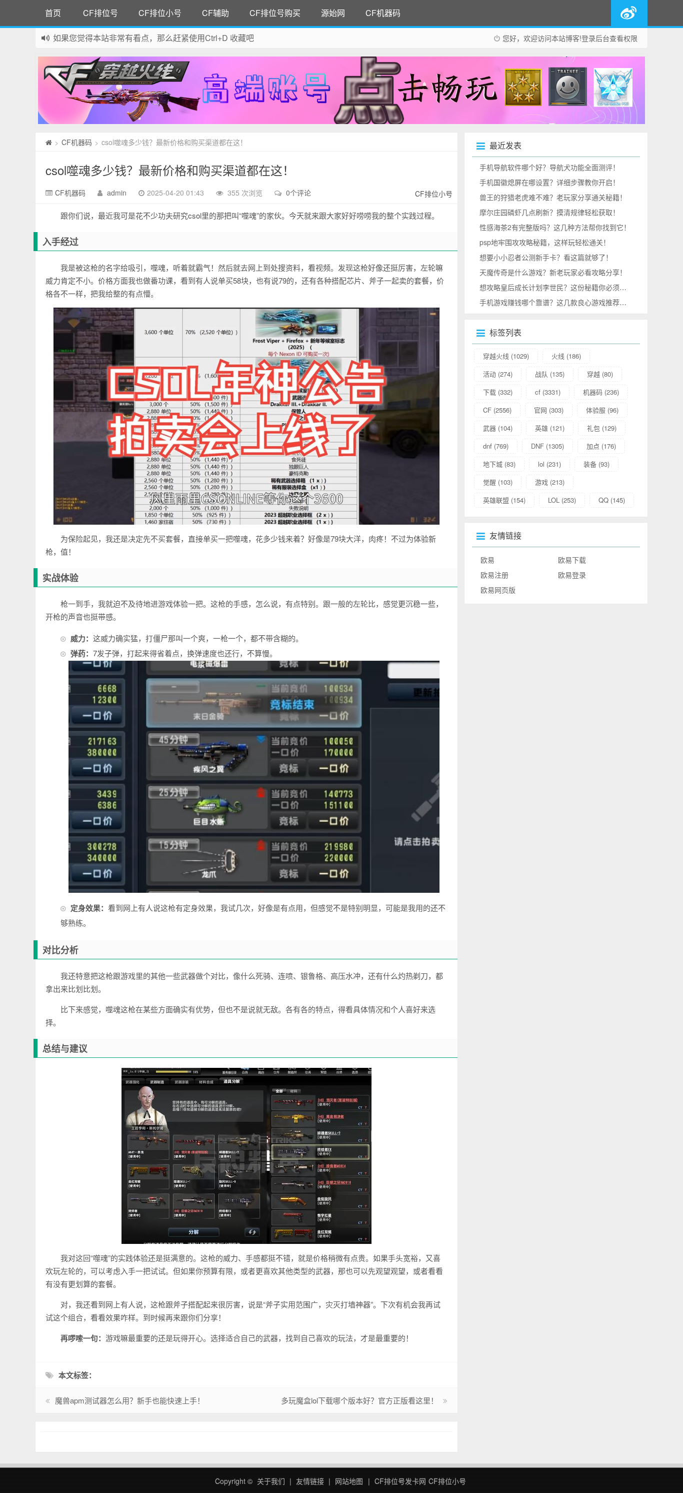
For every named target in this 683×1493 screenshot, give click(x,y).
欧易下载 (572, 560)
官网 (549, 410)
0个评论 (298, 193)
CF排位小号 (160, 13)
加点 (601, 446)
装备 (597, 464)
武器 (497, 428)
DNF (547, 446)
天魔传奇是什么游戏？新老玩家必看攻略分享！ (553, 272)
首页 (53, 13)
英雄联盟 (504, 500)
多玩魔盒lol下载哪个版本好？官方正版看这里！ (359, 1400)
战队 (549, 374)
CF (497, 410)
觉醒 (497, 482)
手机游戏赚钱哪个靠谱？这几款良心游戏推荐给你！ (560, 302)
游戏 (549, 482)
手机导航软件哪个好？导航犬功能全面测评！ (550, 167)
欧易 (487, 560)
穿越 (600, 374)
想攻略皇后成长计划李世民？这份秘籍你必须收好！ (560, 287)
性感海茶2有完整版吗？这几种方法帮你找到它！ (555, 227)
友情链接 (310, 1481)
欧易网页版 (498, 590)
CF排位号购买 (275, 13)
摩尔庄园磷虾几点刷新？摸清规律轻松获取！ (550, 212)
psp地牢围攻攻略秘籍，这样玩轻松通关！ (545, 242)
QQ (611, 500)
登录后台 (596, 38)
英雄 (549, 428)
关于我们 (271, 1481)
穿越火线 (506, 356)
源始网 (333, 13)
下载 (497, 392)
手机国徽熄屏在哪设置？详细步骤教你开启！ (550, 182)
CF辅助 (215, 13)
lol (549, 464)
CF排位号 (100, 13)
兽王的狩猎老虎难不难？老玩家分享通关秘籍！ (553, 197)
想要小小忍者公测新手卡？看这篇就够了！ (546, 257)
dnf (495, 446)
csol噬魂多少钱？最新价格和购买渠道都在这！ (170, 170)
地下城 (499, 464)
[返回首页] (49, 142)
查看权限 (624, 38)
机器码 (601, 392)
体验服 (602, 410)
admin (116, 193)
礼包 (601, 428)
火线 (566, 356)
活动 (497, 374)
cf (547, 392)
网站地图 (349, 1481)
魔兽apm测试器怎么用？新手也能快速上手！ (129, 1400)
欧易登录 (572, 575)
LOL (562, 500)
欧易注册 (494, 575)
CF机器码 (383, 13)
